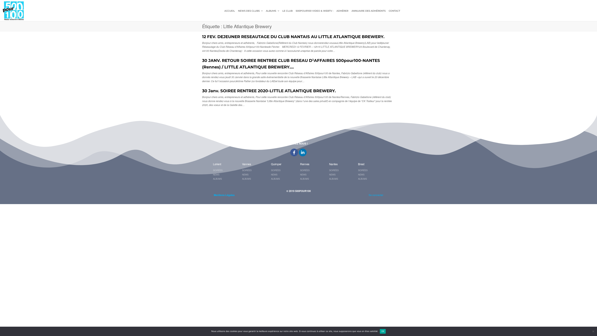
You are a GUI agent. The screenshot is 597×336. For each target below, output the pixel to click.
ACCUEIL (229, 10)
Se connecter (376, 195)
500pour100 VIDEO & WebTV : (314, 10)
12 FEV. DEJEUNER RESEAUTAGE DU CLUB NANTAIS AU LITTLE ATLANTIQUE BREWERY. (293, 36)
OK (382, 331)
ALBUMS (271, 10)
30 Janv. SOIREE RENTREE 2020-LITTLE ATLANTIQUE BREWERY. (269, 90)
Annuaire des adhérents (369, 10)
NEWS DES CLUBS (249, 10)
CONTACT (394, 10)
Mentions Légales (224, 195)
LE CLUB (287, 10)
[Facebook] (294, 152)
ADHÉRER (342, 10)
